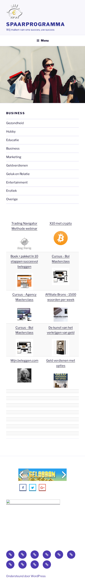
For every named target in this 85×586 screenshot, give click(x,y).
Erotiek (11, 191)
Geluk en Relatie (18, 174)
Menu (45, 40)
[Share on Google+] (42, 487)
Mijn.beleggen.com (24, 360)
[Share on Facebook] (22, 487)
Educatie (12, 140)
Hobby (11, 131)
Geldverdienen (17, 165)
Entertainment (17, 182)
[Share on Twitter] (32, 487)
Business (13, 148)
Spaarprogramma (35, 24)
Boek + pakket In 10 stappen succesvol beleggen (24, 261)
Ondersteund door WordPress (26, 576)
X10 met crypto (61, 223)
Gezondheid (15, 123)
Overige (12, 199)
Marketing (13, 157)
